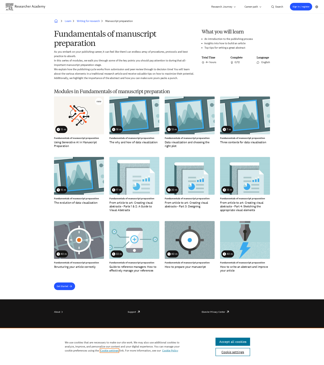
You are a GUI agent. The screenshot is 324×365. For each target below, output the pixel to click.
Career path (251, 6)
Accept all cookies (232, 342)
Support (132, 311)
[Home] (30, 6)
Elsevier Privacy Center (213, 311)
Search (279, 6)
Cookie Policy (170, 350)
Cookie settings (109, 350)
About (57, 311)
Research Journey (221, 6)
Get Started (62, 286)
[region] (162, 346)
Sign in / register (301, 6)
